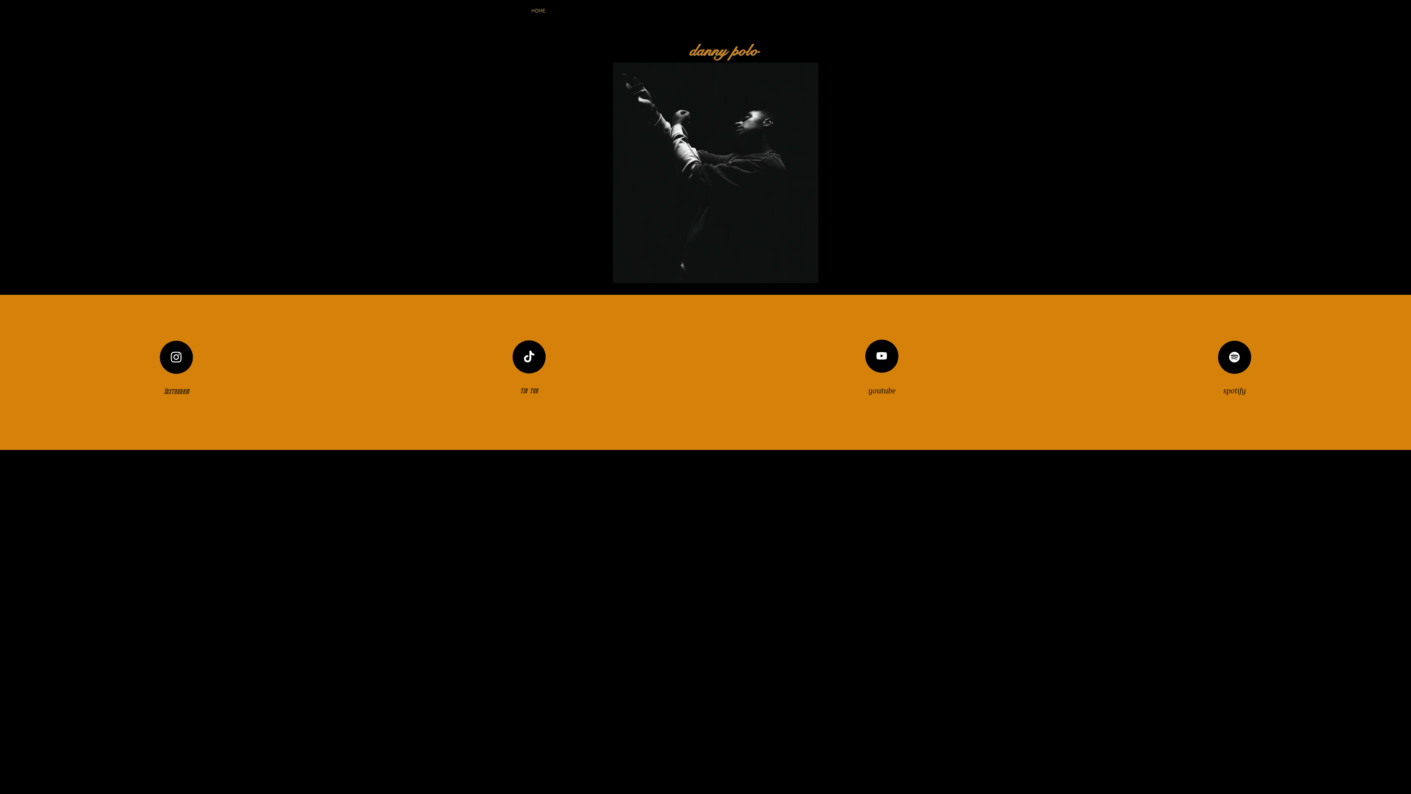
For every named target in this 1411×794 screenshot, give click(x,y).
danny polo (724, 50)
